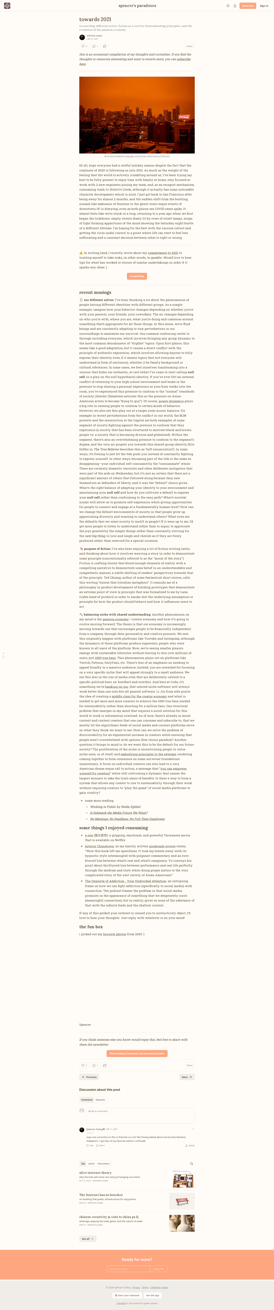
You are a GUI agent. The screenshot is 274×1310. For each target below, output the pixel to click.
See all (86, 1238)
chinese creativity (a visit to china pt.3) (108, 1217)
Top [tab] (83, 1163)
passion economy (116, 619)
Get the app (152, 1295)
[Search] (228, 6)
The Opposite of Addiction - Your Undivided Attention (125, 881)
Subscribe (248, 5)
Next (185, 1077)
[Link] (74, 292)
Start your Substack (129, 1295)
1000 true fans (105, 658)
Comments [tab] (86, 1099)
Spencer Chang (94, 36)
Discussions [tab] (104, 1163)
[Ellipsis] (193, 1128)
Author (90, 1133)
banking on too (116, 687)
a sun (89, 835)
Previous (91, 1077)
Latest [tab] (91, 1163)
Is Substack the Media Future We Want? (118, 813)
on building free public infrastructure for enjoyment (107, 1199)
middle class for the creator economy (139, 696)
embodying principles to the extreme (148, 754)
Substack (121, 1303)
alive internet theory (95, 1173)
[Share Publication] (235, 6)
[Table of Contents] (3, 655)
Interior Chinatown (99, 846)
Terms (145, 1287)
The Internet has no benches (101, 1195)
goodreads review (162, 846)
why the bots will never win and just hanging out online (109, 1177)
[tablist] (93, 1100)
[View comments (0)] (110, 1229)
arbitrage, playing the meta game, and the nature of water (111, 1221)
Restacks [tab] (100, 1099)
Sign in (264, 5)
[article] (137, 1179)
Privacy (136, 1287)
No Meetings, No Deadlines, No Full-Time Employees (127, 819)
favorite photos (114, 934)
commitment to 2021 (163, 253)
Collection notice (159, 1287)
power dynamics (171, 401)
